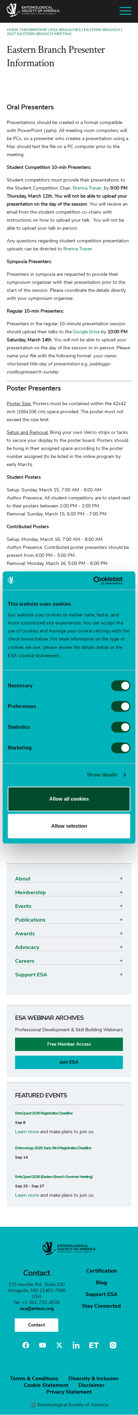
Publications (30, 920)
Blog (101, 1282)
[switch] (120, 706)
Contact (36, 1325)
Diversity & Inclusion (93, 1378)
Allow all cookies (69, 799)
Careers (24, 961)
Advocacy (27, 947)
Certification (101, 1271)
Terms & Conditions (34, 1378)
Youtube (42, 1345)
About (22, 878)
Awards (25, 933)
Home (12, 29)
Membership (34, 29)
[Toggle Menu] (125, 11)
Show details (102, 775)
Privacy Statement (69, 1392)
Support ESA (31, 974)
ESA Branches (65, 29)
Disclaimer (91, 1385)
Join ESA (69, 1062)
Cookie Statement (46, 1385)
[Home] (33, 11)
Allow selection (69, 826)
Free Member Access (69, 1044)
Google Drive (86, 332)
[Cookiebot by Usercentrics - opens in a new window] (101, 580)
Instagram (112, 1345)
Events (23, 906)
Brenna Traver (87, 188)
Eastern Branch (102, 29)
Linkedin (76, 1345)
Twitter (59, 1345)
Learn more (27, 1132)
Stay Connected (101, 1306)
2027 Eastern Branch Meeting (39, 33)
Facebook (25, 1345)
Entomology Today (94, 1345)
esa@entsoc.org (37, 1308)
